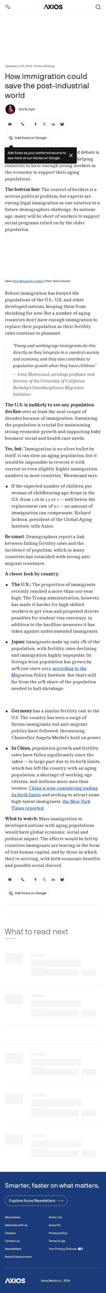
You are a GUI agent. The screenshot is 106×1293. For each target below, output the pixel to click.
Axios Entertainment (18, 1256)
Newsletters (13, 1248)
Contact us (12, 1240)
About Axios (12, 1217)
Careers (10, 1233)
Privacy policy (58, 1233)
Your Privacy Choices (63, 1248)
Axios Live (55, 1217)
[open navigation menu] (8, 7)
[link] (10, 124)
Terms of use (57, 1240)
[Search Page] (98, 7)
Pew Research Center (28, 281)
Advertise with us (16, 1225)
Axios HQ (54, 1225)
